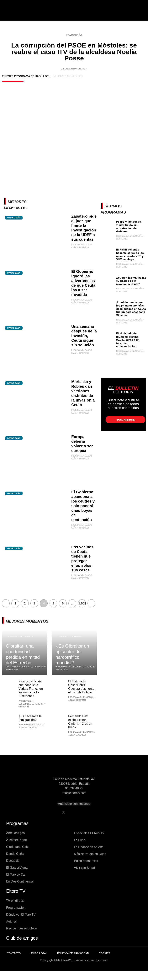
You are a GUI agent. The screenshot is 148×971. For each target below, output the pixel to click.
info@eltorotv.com (74, 793)
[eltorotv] (74, 768)
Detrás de (12, 860)
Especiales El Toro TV (20, 636)
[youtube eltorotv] (73, 812)
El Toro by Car (16, 874)
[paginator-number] (6, 603)
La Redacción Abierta (88, 847)
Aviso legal (39, 953)
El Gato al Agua (17, 867)
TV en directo (15, 900)
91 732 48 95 (74, 788)
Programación (15, 907)
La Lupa (79, 840)
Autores (11, 921)
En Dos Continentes (20, 881)
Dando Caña (74, 35)
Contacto (14, 953)
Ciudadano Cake (17, 846)
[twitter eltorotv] (64, 812)
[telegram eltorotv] (93, 812)
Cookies (104, 953)
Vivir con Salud (84, 867)
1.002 (82, 603)
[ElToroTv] (74, 13)
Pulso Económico (86, 860)
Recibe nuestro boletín (21, 928)
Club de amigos (22, 938)
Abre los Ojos (15, 833)
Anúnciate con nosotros (74, 803)
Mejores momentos (68, 76)
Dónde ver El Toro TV (21, 914)
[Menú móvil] (15, 13)
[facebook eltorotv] (54, 812)
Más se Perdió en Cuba (90, 854)
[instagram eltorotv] (83, 812)
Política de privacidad (73, 953)
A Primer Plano (16, 840)
